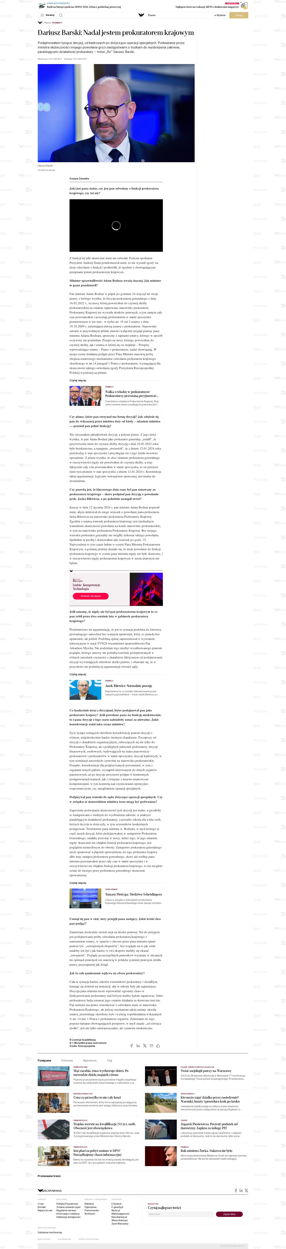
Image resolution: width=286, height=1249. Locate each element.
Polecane (67, 1060)
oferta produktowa (89, 1239)
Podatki (184, 1120)
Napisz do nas (45, 1210)
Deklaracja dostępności (68, 1217)
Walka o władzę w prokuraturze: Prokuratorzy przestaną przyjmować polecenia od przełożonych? (130, 394)
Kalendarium (64, 1239)
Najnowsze (90, 1060)
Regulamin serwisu (66, 1210)
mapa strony (44, 1239)
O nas (41, 1203)
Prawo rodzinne (80, 1067)
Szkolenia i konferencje (50, 1232)
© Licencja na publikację (83, 1039)
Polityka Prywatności (67, 1203)
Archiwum (90, 1213)
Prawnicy (57, 23)
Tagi (109, 1060)
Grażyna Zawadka (79, 178)
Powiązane (44, 1060)
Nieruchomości (187, 1094)
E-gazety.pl (117, 1207)
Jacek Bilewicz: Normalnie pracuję (128, 686)
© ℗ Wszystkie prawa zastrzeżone (88, 1043)
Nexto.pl (116, 1210)
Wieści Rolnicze (120, 1220)
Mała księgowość (120, 1213)
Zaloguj (239, 15)
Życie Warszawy (120, 1223)
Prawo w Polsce (80, 1120)
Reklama (89, 1203)
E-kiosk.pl (116, 1203)
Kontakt (42, 1207)
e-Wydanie (220, 15)
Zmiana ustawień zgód (68, 1207)
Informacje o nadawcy (68, 1213)
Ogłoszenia (90, 1207)
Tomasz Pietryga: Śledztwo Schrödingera (133, 894)
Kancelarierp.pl (119, 1217)
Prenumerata (92, 1210)
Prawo (151, 15)
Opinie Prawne (111, 889)
